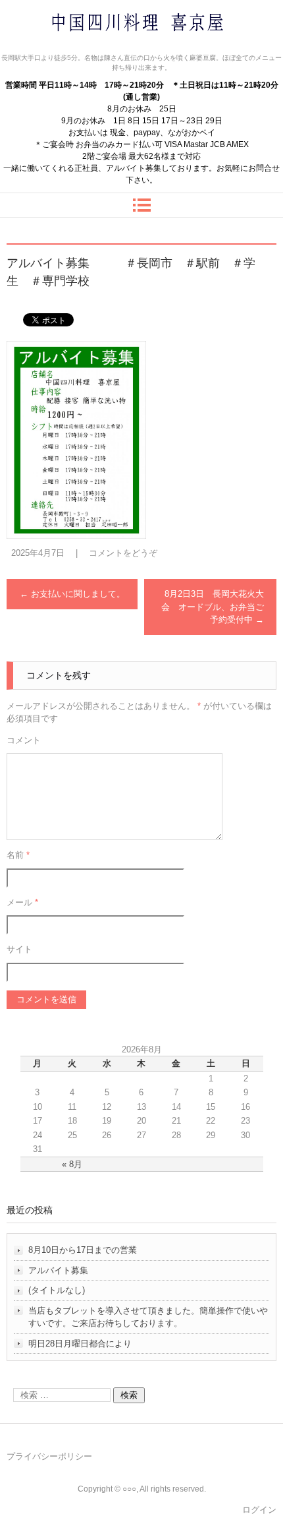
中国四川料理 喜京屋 (103, 48)
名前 (18, 855)
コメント (24, 740)
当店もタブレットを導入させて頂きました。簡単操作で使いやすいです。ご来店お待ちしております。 (148, 1317)
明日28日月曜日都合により (80, 1344)
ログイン (259, 1510)
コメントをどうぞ (123, 553)
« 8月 (72, 1164)
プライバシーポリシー (49, 1456)
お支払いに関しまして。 (72, 594)
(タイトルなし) (56, 1290)
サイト (19, 949)
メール (22, 902)
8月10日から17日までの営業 (82, 1250)
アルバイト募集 (58, 1270)
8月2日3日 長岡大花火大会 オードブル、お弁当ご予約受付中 (212, 606)
